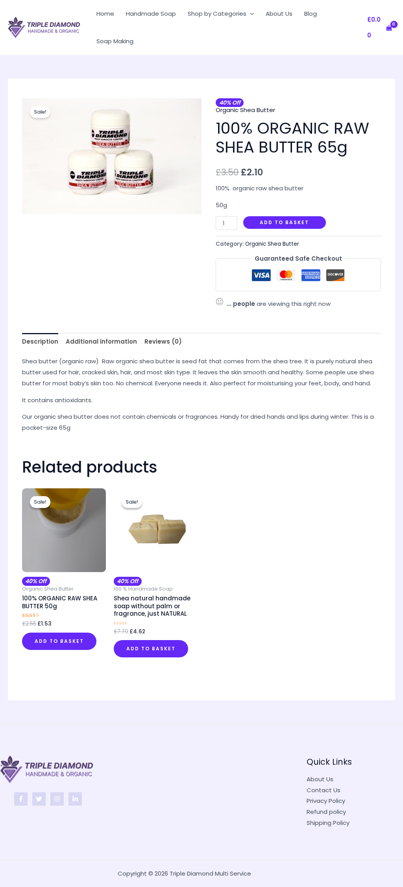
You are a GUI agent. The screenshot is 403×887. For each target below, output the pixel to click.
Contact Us (323, 790)
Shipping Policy (328, 823)
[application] (250, 14)
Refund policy (326, 812)
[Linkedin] (75, 799)
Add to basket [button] (59, 641)
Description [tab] (40, 341)
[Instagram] (57, 799)
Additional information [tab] (101, 341)
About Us (279, 13)
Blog (310, 13)
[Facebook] (21, 799)
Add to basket (284, 222)
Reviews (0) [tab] (163, 341)
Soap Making (114, 41)
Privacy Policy (326, 801)
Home (105, 13)
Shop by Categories (217, 13)
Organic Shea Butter (245, 110)
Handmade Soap (151, 13)
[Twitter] (39, 799)
